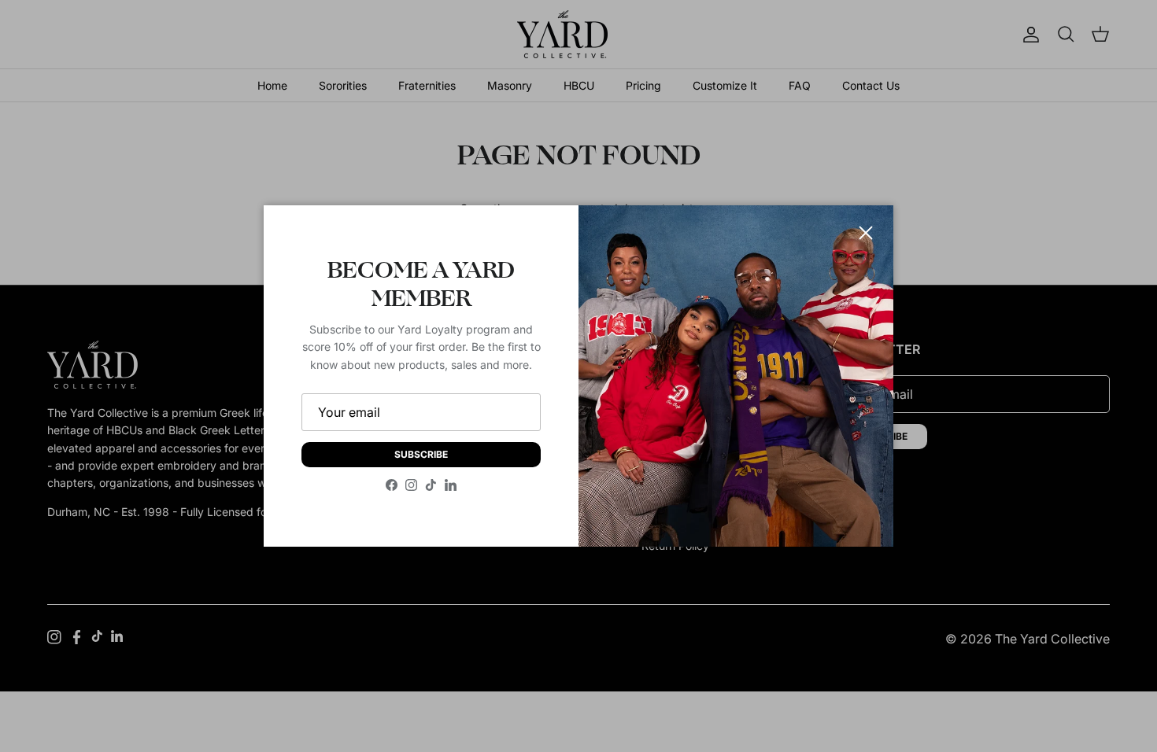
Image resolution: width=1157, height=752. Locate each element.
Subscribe (421, 454)
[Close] (866, 233)
